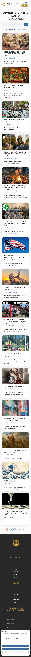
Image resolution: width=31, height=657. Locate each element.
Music (16, 574)
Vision (16, 594)
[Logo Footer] (16, 542)
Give (15, 602)
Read (16, 572)
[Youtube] (26, 2)
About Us (16, 592)
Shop (16, 577)
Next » (23, 529)
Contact (16, 600)
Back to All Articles (15, 30)
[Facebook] (23, 2)
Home (16, 566)
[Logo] (7, 4)
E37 (16, 569)
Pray (16, 597)
